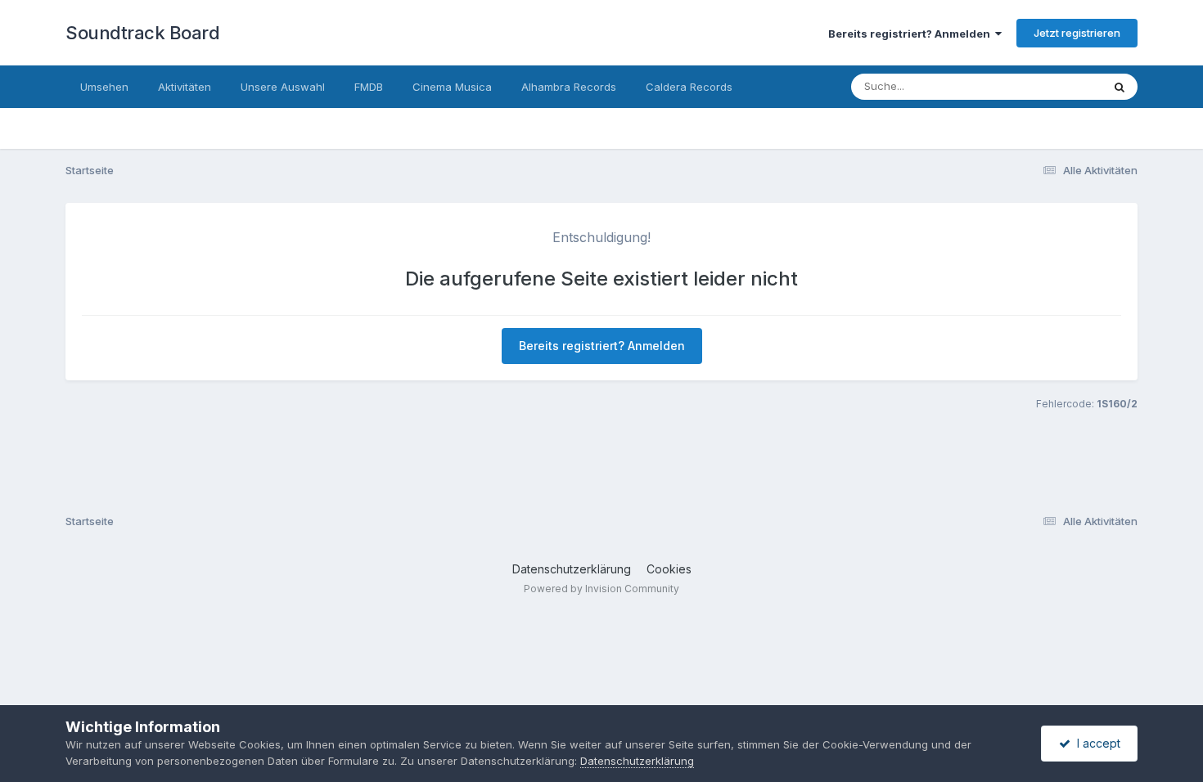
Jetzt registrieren (1077, 32)
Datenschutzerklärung (571, 569)
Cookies (669, 569)
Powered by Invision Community (601, 588)
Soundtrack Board (142, 32)
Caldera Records (689, 86)
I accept (1095, 743)
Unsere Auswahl (283, 86)
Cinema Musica (452, 86)
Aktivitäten (184, 86)
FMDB (368, 86)
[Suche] (1120, 87)
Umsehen (104, 86)
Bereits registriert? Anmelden (911, 33)
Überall (1062, 86)
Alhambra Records (568, 86)
